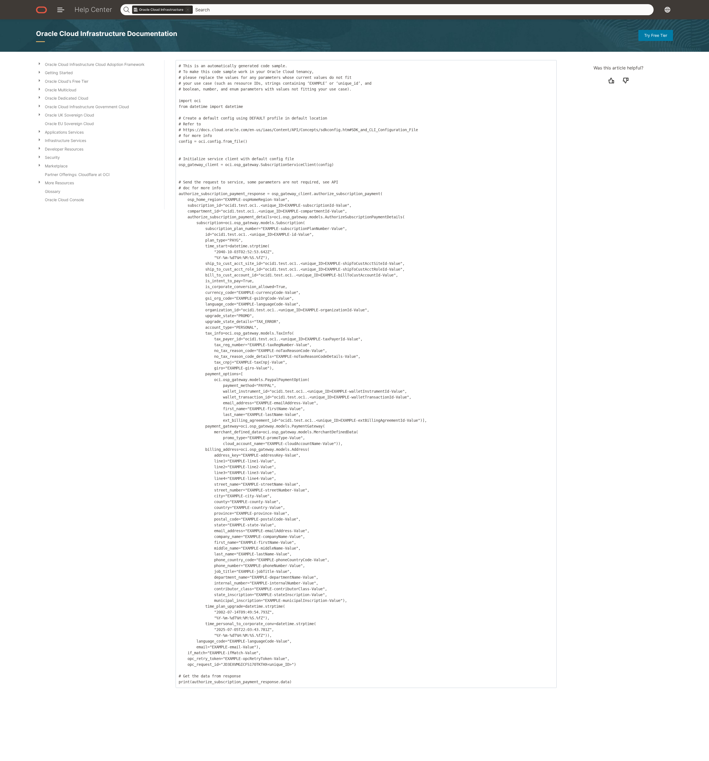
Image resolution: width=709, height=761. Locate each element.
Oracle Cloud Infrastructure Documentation (106, 34)
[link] (162, 10)
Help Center (93, 10)
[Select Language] (667, 9)
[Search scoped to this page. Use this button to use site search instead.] (187, 9)
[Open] (39, 63)
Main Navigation (60, 9)
